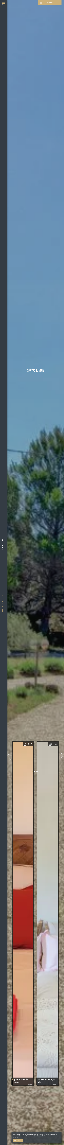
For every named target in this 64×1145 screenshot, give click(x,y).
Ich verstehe (18, 1140)
